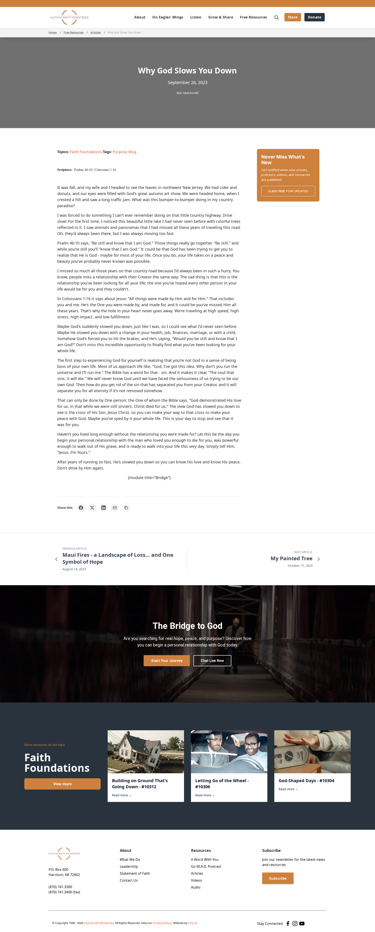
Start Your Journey (167, 661)
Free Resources (74, 32)
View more (62, 784)
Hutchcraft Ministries (99, 923)
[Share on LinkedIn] (103, 507)
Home (53, 32)
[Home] (69, 17)
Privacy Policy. (163, 923)
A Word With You (205, 859)
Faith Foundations (86, 151)
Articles (95, 32)
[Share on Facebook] (81, 507)
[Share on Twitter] (92, 507)
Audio (196, 887)
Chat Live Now (212, 661)
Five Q (192, 923)
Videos (196, 880)
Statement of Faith (135, 873)
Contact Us (129, 880)
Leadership (129, 866)
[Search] (277, 17)
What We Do (130, 859)
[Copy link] (126, 507)
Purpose (120, 151)
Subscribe (278, 878)
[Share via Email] (114, 507)
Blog (132, 151)
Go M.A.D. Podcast (206, 866)
